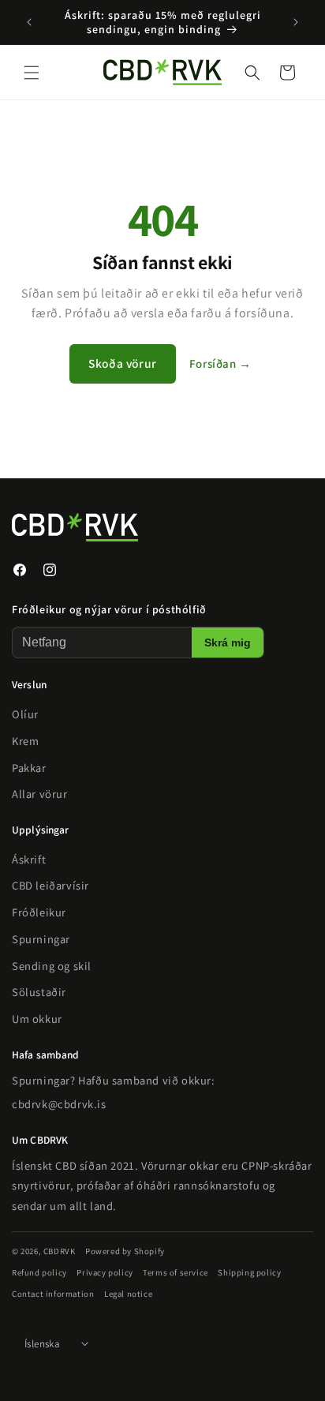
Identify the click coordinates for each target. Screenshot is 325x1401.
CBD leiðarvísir (50, 885)
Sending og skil (52, 964)
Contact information (53, 1293)
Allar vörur (40, 793)
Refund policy (39, 1271)
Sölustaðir (39, 991)
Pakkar (29, 766)
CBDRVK (59, 1251)
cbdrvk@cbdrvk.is (59, 1103)
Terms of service (175, 1271)
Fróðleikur (39, 912)
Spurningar (41, 938)
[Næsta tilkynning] (295, 22)
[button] (31, 72)
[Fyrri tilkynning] (29, 22)
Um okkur (37, 1018)
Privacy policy (105, 1271)
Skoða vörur (122, 363)
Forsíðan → (220, 363)
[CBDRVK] (138, 527)
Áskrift (29, 858)
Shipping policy (249, 1271)
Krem (25, 739)
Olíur (25, 713)
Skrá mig (227, 643)
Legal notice (128, 1293)
